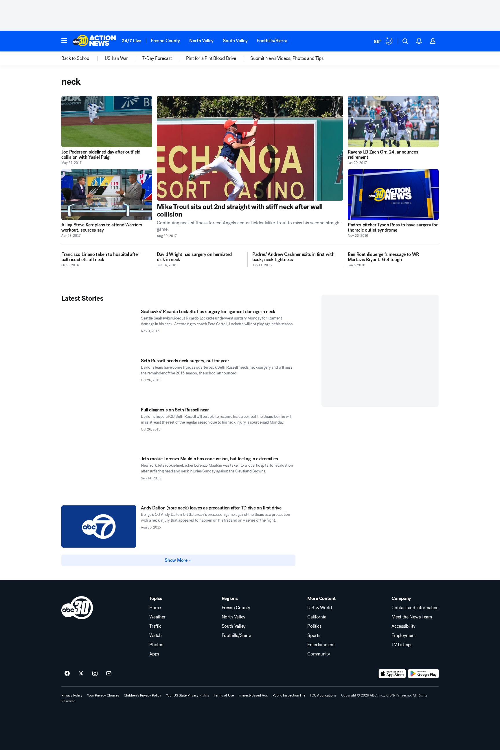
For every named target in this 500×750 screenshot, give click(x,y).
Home (155, 607)
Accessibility (403, 626)
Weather (157, 617)
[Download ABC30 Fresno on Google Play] (423, 673)
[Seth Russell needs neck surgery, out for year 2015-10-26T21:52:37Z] (98, 379)
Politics (314, 626)
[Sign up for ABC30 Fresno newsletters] (109, 673)
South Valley (235, 41)
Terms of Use (224, 695)
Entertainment (320, 644)
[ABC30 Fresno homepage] (94, 41)
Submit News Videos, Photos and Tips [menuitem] (286, 58)
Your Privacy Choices (103, 695)
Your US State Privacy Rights (187, 695)
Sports (313, 635)
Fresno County (165, 41)
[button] (64, 40)
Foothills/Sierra (272, 41)
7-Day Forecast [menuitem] (157, 58)
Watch (155, 635)
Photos (156, 644)
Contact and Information (415, 607)
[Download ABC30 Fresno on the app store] (392, 673)
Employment (403, 635)
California (316, 617)
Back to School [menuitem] (76, 58)
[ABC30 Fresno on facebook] (67, 673)
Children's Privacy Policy (142, 695)
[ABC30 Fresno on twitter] (81, 673)
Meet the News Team (411, 617)
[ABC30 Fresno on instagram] (95, 673)
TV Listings (401, 644)
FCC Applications (323, 695)
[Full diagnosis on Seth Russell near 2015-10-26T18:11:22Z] (98, 428)
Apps (154, 654)
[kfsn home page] (77, 607)
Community (318, 654)
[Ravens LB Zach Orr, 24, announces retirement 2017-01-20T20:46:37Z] (393, 121)
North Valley (201, 41)
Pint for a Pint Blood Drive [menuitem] (211, 58)
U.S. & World (319, 607)
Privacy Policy (71, 695)
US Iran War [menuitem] (116, 58)
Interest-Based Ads (253, 695)
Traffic (155, 626)
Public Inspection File (289, 695)
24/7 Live (131, 41)
